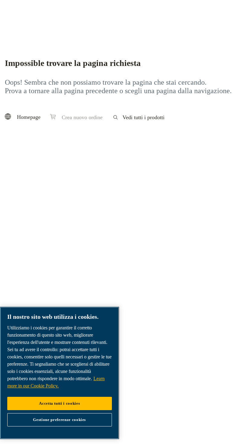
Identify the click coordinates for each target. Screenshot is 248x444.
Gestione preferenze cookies (59, 419)
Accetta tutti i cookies (59, 403)
